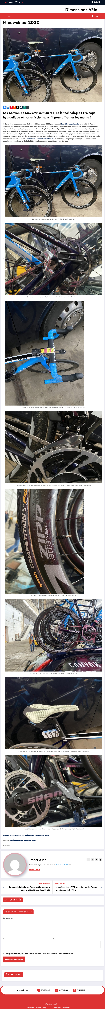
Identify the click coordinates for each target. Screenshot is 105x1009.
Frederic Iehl (38, 860)
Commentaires (8, 918)
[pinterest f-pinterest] (98, 2)
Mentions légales (51, 1004)
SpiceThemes (74, 1008)
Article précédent (43, 883)
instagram (63, 990)
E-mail (55, 939)
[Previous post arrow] (3, 887)
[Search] (97, 16)
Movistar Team (30, 840)
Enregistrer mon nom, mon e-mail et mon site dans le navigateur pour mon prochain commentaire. (39, 953)
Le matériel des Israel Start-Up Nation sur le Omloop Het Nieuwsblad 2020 (29, 889)
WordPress (49, 1008)
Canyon (20, 840)
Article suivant (60, 883)
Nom (4, 939)
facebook (45, 990)
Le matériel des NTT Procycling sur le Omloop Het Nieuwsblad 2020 (76, 889)
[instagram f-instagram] (95, 2)
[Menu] (9, 16)
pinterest (81, 990)
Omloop (13, 840)
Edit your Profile (62, 865)
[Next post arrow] (101, 887)
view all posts (34, 869)
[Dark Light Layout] (93, 16)
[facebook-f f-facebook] (92, 2)
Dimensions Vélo (81, 10)
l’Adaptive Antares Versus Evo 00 (40, 138)
